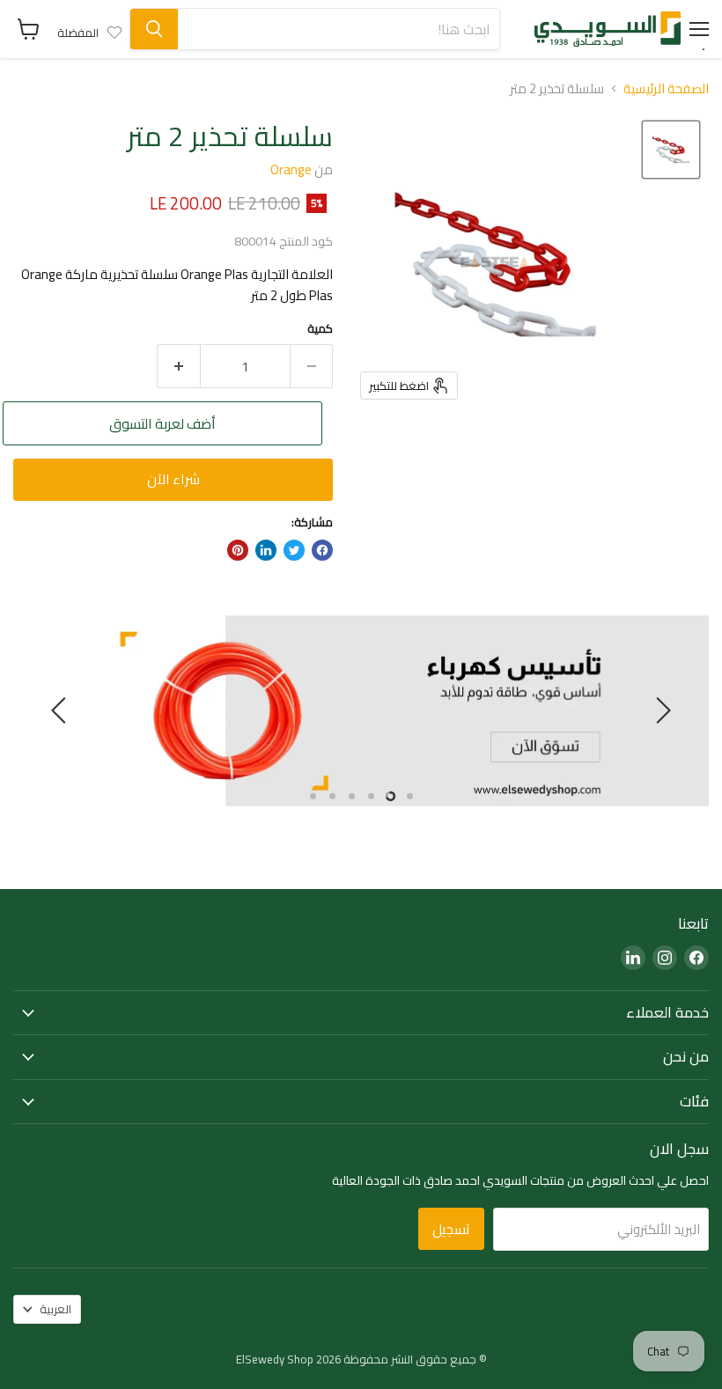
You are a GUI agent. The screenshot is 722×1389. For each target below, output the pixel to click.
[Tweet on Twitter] (294, 550)
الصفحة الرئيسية (666, 88)
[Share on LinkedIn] (265, 550)
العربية (55, 1308)
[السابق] (660, 710)
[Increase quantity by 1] (178, 366)
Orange (291, 169)
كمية (320, 328)
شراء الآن (173, 479)
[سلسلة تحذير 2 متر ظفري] (671, 149)
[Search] (154, 29)
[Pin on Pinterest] (237, 550)
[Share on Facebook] (322, 550)
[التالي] (61, 710)
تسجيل (451, 1229)
